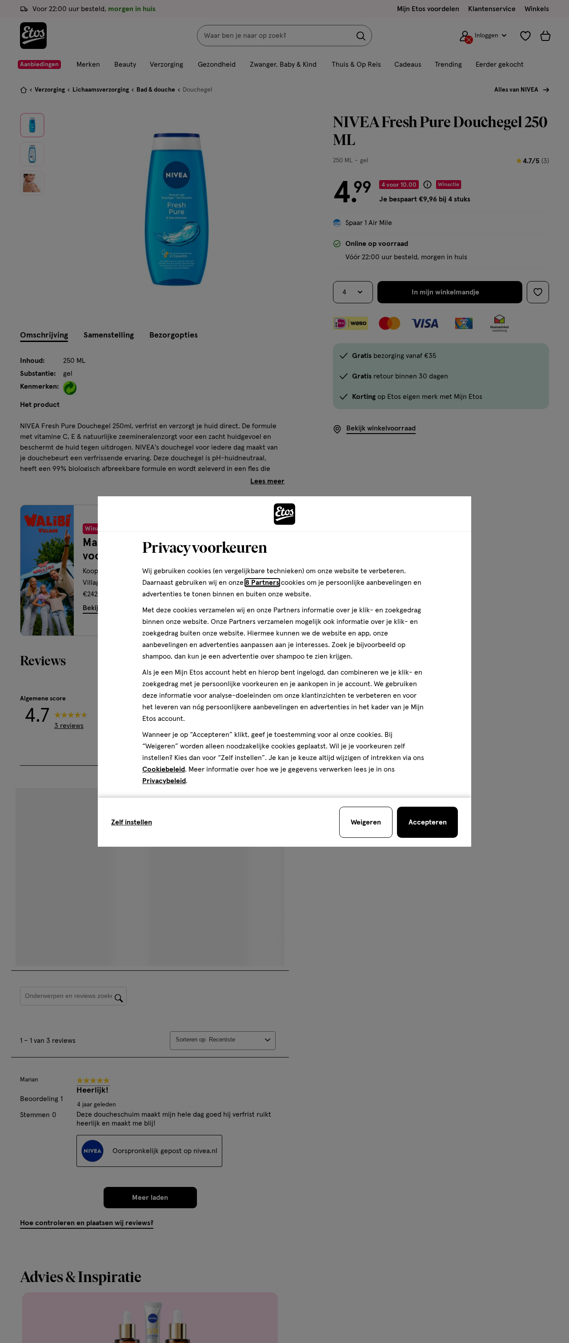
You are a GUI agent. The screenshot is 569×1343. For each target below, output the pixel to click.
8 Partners (262, 582)
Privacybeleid (164, 780)
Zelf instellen (131, 822)
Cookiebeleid (163, 769)
